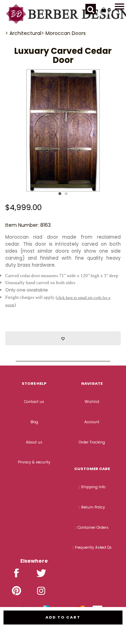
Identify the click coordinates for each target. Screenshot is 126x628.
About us (34, 442)
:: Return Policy (92, 507)
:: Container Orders (91, 527)
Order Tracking (92, 442)
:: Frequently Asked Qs (92, 547)
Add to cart (63, 617)
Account (91, 422)
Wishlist (92, 401)
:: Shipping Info (91, 487)
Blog (34, 422)
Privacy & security (34, 462)
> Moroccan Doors (63, 33)
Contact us (34, 401)
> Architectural (23, 33)
